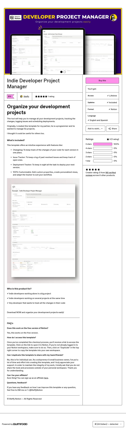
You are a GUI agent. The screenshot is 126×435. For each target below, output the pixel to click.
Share (114, 128)
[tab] (61, 72)
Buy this (102, 80)
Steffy (26, 96)
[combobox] (95, 129)
